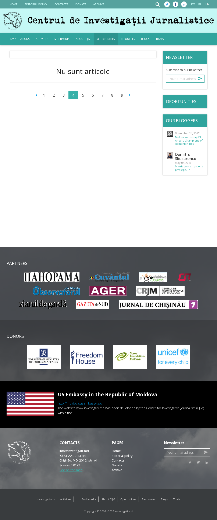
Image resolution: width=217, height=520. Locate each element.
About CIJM (83, 39)
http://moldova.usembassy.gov (80, 403)
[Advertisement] (108, 215)
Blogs (145, 39)
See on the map (71, 470)
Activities (42, 39)
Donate (80, 4)
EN (207, 4)
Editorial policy (36, 4)
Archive (98, 4)
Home (14, 4)
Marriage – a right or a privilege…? (189, 168)
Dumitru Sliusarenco (185, 156)
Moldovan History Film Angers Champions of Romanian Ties (189, 141)
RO (193, 4)
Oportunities (106, 39)
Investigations (19, 39)
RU (200, 4)
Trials (160, 39)
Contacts (61, 4)
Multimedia (62, 39)
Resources (128, 39)
